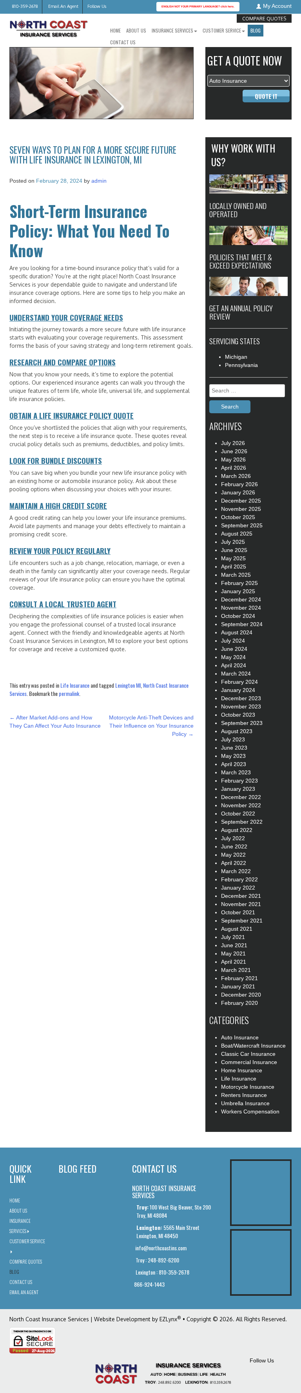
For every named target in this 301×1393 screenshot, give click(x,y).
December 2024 (241, 599)
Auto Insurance (240, 1037)
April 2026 (233, 468)
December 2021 (241, 896)
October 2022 (238, 813)
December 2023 (241, 698)
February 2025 (239, 583)
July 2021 (233, 937)
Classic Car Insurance (248, 1054)
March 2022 (236, 871)
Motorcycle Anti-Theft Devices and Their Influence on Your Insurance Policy (151, 725)
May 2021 (233, 953)
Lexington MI (128, 685)
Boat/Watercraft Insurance (253, 1045)
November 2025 (241, 509)
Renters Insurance (244, 1095)
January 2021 (238, 986)
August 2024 (236, 632)
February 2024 (239, 682)
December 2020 (241, 995)
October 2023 (238, 715)
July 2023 (233, 739)
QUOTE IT (266, 96)
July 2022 (233, 838)
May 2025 (233, 558)
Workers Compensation (250, 1111)
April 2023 (233, 764)
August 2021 (236, 929)
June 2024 (234, 649)
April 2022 (233, 863)
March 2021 (236, 970)
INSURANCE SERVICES (172, 30)
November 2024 (241, 608)
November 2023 (241, 706)
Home (115, 30)
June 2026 (234, 451)
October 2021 (238, 912)
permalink (69, 693)
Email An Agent (62, 6)
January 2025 (238, 591)
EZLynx (168, 1319)
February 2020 (239, 1003)
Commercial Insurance (249, 1062)
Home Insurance (241, 1070)
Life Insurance (74, 685)
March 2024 (236, 673)
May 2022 (233, 855)
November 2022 (241, 805)
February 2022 (239, 879)
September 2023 (242, 723)
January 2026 (238, 492)
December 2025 (241, 501)
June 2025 (234, 550)
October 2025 (238, 517)
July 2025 (233, 542)
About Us (136, 30)
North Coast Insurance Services (49, 1319)
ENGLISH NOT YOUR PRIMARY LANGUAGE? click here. (197, 6)
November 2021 (241, 904)
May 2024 (233, 657)
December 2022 (241, 797)
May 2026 (233, 459)
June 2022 (234, 846)
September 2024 (242, 624)
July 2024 (233, 640)
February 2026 (239, 484)
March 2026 (236, 476)
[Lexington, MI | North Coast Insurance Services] (48, 26)
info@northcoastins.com (160, 1248)
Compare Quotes (264, 19)
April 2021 (233, 962)
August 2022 (236, 830)
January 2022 (238, 887)
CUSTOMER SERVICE (222, 30)
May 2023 (233, 756)
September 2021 (242, 920)
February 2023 (239, 780)
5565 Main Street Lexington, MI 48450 (167, 1231)
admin (99, 181)
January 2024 (238, 690)
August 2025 (236, 533)
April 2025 (233, 566)
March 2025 (236, 575)
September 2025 (242, 525)
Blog (255, 30)
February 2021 (239, 978)
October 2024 (238, 616)
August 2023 (236, 731)
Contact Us (123, 42)
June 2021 (234, 945)
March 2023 (236, 772)
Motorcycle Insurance (247, 1087)
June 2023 (234, 748)
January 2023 (238, 789)
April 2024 (233, 665)
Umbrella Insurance (245, 1103)
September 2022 (242, 822)
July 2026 (233, 443)
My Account (277, 6)
